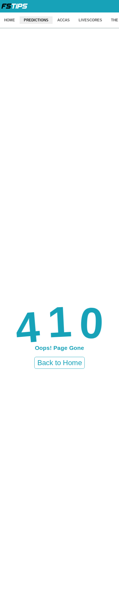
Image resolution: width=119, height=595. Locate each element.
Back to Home (59, 362)
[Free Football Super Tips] (14, 6)
